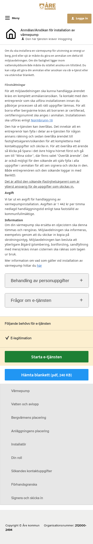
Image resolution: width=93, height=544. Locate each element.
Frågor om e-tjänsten (31, 300)
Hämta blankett (46, 374)
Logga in (80, 18)
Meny (15, 18)
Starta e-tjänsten (46, 356)
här (39, 265)
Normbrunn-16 (42, 120)
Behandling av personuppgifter (40, 280)
